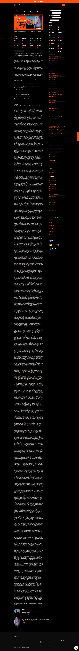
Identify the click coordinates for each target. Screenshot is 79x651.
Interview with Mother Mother (53, 62)
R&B (50, 229)
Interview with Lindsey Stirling (53, 73)
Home (33, 4)
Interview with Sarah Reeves (53, 164)
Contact (47, 4)
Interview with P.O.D (52, 79)
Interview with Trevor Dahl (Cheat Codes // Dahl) (56, 94)
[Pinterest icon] (61, 640)
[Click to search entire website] (60, 6)
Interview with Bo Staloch (52, 100)
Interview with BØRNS (52, 102)
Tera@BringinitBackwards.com (32, 83)
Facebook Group (27, 98)
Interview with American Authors (53, 58)
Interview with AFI (51, 71)
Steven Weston (25, 618)
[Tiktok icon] (59, 640)
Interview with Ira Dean (52, 180)
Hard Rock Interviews (43, 642)
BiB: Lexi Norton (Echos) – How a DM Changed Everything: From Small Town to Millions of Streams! (56, 133)
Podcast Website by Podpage (25, 647)
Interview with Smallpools (52, 92)
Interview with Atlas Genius (53, 178)
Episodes (36, 4)
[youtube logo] (24, 614)
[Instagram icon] (59, 639)
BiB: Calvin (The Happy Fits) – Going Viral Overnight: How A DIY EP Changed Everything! (56, 152)
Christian (50, 160)
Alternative (51, 184)
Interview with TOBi (51, 204)
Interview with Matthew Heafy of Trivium (55, 56)
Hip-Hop (50, 200)
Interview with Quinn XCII (52, 81)
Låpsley (23, 609)
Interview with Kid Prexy (52, 196)
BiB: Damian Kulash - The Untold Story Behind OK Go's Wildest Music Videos (57, 136)
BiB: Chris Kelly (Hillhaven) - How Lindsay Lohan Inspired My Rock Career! (56, 139)
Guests (57, 4)
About (44, 4)
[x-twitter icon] (63, 639)
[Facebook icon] (61, 639)
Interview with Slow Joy (52, 188)
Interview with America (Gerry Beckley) (54, 88)
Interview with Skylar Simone (53, 210)
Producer (50, 106)
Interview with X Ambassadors (53, 90)
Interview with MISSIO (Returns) (53, 118)
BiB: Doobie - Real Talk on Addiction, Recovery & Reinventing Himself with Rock (56, 145)
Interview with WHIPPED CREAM (53, 108)
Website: (50, 15)
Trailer (50, 156)
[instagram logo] (23, 614)
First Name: (50, 10)
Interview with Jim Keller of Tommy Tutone (55, 75)
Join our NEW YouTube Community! (39, 1)
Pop (49, 98)
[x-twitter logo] (22, 614)
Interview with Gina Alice (52, 212)
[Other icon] (63, 640)
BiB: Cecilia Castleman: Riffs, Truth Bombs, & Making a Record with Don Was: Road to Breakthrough (57, 149)
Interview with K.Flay (52, 64)
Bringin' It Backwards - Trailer (53, 158)
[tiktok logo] (28, 614)
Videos (41, 4)
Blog (53, 4)
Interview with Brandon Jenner (53, 60)
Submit (50, 22)
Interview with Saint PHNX (52, 77)
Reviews (57, 5)
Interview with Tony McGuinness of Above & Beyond (56, 116)
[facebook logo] (26, 614)
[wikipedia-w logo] (27, 614)
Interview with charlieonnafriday (53, 194)
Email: (49, 20)
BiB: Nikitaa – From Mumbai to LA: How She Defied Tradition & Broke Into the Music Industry (56, 142)
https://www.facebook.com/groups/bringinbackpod (22, 96)
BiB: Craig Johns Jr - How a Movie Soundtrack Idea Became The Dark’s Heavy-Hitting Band (56, 130)
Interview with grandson (52, 96)
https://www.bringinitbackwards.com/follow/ (21, 92)
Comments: (50, 17)
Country (51, 232)
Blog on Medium (51, 640)
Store (51, 4)
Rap (49, 192)
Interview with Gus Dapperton (53, 83)
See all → (50, 104)
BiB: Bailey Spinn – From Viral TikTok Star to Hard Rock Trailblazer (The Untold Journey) (57, 127)
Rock (50, 176)
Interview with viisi (51, 110)
